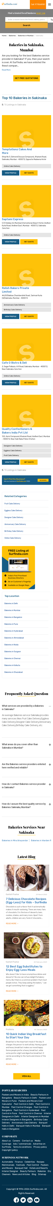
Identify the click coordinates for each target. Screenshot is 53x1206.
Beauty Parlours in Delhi (25, 1098)
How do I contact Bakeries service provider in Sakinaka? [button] (24, 786)
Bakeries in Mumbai (25, 36)
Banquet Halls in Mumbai (28, 1126)
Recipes (40, 1162)
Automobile (7, 1162)
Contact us (27, 1140)
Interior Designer (10, 1171)
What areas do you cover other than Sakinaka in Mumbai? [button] (20, 746)
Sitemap (42, 1174)
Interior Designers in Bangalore (17, 1119)
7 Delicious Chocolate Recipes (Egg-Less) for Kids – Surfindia (26, 900)
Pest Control (33, 1165)
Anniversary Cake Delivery (14, 305)
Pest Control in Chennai (30, 1113)
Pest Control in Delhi (24, 1104)
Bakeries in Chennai (12, 658)
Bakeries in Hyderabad (14, 631)
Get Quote (29, 173)
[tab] (26, 718)
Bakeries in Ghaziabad (14, 672)
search (26, 25)
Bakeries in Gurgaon (13, 652)
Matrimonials (8, 1165)
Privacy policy (40, 1147)
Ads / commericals (22, 1144)
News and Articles (21, 1174)
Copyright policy (10, 1150)
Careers (16, 1140)
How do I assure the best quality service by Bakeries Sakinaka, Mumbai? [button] (24, 805)
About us (6, 1140)
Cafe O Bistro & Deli (14, 362)
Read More (6, 70)
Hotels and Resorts (38, 1168)
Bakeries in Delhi (11, 603)
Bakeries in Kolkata (12, 665)
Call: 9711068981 (38, 4)
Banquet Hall (21, 1168)
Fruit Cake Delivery (11, 455)
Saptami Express (12, 219)
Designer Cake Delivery (13, 446)
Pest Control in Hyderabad (26, 1110)
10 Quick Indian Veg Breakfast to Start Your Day (26, 1035)
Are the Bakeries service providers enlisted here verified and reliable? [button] (24, 766)
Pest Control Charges (21, 1107)
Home (4, 36)
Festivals (20, 1165)
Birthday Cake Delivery (13, 310)
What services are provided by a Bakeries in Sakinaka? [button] (23, 707)
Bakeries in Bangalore (13, 617)
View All (26, 1076)
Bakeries (12, 36)
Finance (19, 1162)
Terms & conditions (22, 1147)
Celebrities (30, 1162)
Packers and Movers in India (15, 1094)
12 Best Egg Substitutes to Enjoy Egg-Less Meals (24, 968)
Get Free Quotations (26, 78)
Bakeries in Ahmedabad (14, 638)
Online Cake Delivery (12, 166)
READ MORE (11, 923)
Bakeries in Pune (11, 624)
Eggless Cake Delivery (12, 451)
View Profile (10, 173)
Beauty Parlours (28, 1171)
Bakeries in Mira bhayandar (15, 840)
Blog (34, 1174)
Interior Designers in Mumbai (35, 1116)
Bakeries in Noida (11, 645)
